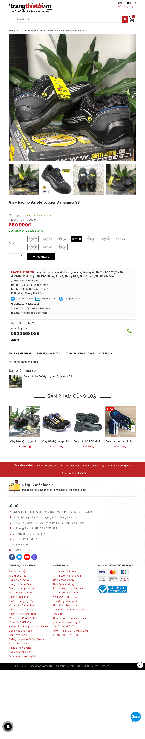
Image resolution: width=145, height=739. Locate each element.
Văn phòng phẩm (19, 643)
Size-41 (76, 239)
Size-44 (120, 239)
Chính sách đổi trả (64, 579)
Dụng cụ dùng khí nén (22, 588)
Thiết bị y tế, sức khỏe (22, 613)
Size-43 (105, 239)
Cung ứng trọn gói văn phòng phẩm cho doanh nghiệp (70, 620)
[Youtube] (27, 557)
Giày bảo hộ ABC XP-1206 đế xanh (94, 441)
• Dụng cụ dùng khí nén (73, 473)
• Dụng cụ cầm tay (93, 465)
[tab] (20, 353)
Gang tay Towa (18, 634)
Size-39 (47, 239)
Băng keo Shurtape (20, 630)
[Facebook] (12, 557)
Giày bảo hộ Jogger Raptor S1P (60, 441)
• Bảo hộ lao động (47, 465)
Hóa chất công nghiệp (22, 605)
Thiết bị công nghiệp (21, 601)
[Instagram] (34, 557)
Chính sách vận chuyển (67, 575)
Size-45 (32, 247)
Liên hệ (15, 339)
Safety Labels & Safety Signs (26, 639)
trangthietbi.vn (24, 298)
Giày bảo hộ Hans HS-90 (120, 441)
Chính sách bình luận (65, 592)
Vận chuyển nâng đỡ (21, 592)
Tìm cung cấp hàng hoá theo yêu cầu (70, 611)
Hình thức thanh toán (65, 605)
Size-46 (47, 247)
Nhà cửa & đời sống (21, 622)
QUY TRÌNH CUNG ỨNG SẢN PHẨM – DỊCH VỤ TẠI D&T (70, 632)
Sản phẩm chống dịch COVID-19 (28, 626)
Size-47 (62, 247)
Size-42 (91, 239)
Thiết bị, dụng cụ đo (21, 609)
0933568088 (127, 3)
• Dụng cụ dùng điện (119, 465)
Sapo (127, 666)
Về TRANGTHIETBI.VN (66, 596)
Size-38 (32, 239)
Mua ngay (41, 257)
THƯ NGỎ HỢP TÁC (65, 626)
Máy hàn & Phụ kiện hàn (23, 617)
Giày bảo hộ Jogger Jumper (26, 441)
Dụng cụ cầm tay (19, 579)
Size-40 (62, 239)
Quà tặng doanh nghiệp (23, 656)
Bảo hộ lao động (18, 571)
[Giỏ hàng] (132, 21)
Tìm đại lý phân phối (65, 601)
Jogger (31, 219)
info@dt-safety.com (24, 549)
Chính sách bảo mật (65, 571)
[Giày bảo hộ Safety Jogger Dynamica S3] (15, 381)
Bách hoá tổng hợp (20, 651)
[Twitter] (19, 557)
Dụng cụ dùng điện (20, 584)
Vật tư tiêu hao (17, 575)
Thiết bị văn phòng (20, 647)
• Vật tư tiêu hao (70, 465)
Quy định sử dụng (63, 584)
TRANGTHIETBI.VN (22, 272)
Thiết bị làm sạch (19, 596)
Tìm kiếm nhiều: (23, 465)
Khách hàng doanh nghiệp (69, 588)
